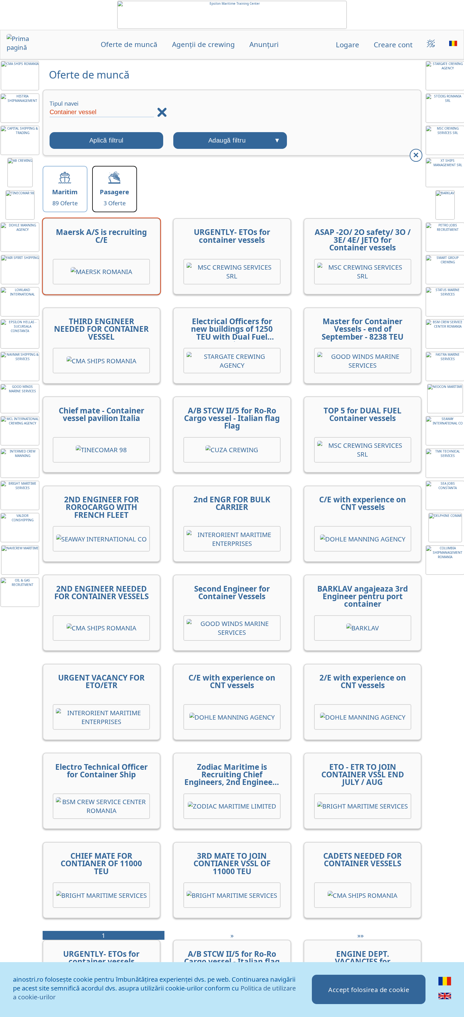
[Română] (444, 985)
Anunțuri (264, 45)
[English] (444, 999)
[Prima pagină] (25, 45)
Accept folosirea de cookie (368, 989)
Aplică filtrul (106, 140)
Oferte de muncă (129, 45)
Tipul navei (64, 103)
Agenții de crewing (203, 45)
